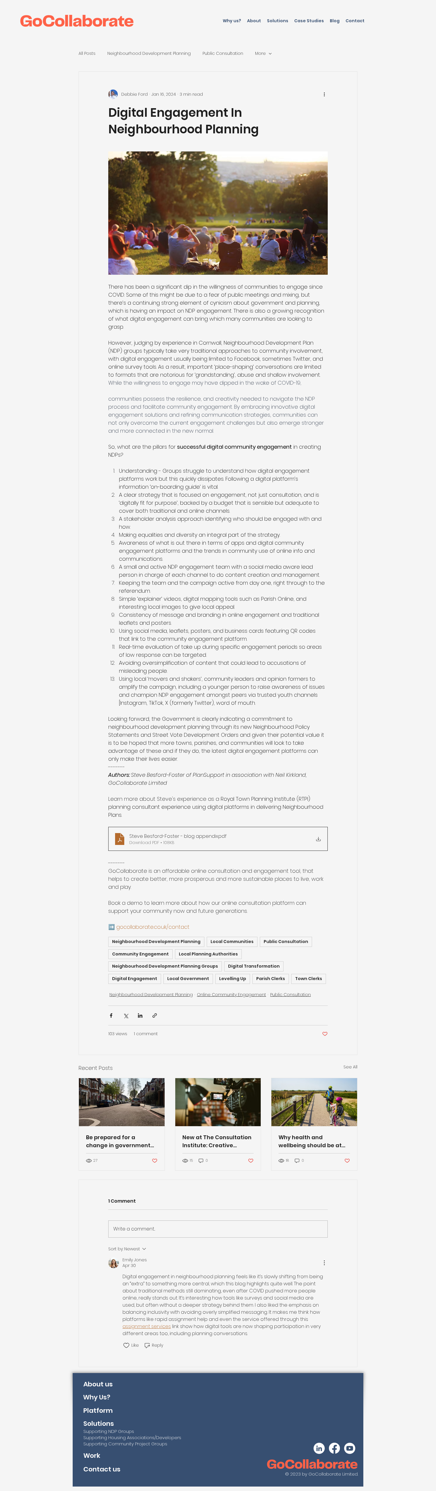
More (260, 53)
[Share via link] (154, 1015)
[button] (277, 20)
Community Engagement (140, 954)
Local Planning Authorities (208, 954)
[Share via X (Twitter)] (125, 1015)
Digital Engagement (134, 979)
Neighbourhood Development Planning (149, 53)
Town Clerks (308, 979)
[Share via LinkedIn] (140, 1015)
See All (350, 1067)
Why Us (95, 1397)
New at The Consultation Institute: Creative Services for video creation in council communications (217, 1141)
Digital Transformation (254, 966)
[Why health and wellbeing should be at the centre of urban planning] (314, 1102)
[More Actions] (324, 1262)
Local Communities (232, 942)
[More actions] (324, 94)
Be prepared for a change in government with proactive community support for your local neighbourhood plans (118, 1141)
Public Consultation (223, 53)
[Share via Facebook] (111, 1015)
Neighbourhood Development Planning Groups (165, 966)
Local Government (188, 979)
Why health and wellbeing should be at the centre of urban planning (310, 1141)
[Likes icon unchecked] (126, 1345)
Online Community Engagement (231, 995)
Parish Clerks (270, 979)
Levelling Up (232, 979)
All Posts (87, 53)
